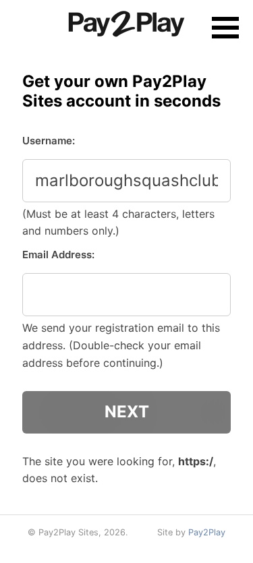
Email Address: (58, 254)
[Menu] (225, 27)
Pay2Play (206, 532)
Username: (48, 140)
